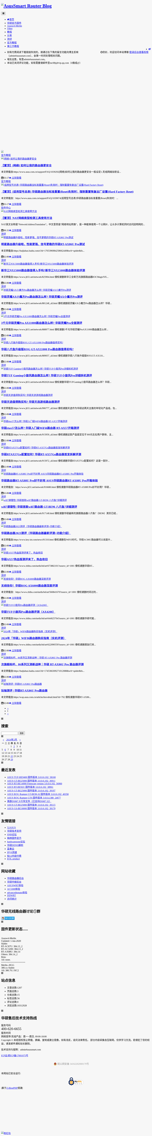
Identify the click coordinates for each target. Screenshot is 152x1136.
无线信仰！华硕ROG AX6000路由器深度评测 (29, 585)
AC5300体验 (13, 889)
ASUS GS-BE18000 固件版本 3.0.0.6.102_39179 (31, 808)
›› (8, 713)
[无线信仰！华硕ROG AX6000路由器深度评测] (26, 579)
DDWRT (11, 895)
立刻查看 (16, 178)
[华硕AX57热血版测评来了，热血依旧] (22, 552)
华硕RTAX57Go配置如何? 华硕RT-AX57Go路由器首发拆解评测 (41, 454)
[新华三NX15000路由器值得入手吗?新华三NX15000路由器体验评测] (37, 264)
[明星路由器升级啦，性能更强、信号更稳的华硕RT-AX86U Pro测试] (37, 237)
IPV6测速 (12, 852)
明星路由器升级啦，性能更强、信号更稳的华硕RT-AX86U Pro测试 (43, 244)
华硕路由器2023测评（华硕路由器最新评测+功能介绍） (36, 533)
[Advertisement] (76, 88)
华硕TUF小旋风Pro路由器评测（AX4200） (28, 611)
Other (9, 28)
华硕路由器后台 (15, 878)
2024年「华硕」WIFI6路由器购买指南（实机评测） (33, 638)
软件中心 (6, 207)
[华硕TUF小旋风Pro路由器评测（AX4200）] (24, 605)
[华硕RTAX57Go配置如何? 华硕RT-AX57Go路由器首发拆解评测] (35, 447)
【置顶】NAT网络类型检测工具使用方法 (26, 218)
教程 (9, 32)
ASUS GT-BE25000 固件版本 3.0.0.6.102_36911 (31, 781)
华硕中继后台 (14, 882)
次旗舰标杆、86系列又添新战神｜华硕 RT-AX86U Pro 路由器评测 (42, 664)
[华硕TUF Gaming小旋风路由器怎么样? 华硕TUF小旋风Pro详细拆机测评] (39, 369)
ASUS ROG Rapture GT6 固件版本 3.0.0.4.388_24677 (34, 797)
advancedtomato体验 (17, 892)
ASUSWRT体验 (15, 885)
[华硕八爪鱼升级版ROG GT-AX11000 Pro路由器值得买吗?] (32, 342)
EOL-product (13, 859)
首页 (11, 19)
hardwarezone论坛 (16, 841)
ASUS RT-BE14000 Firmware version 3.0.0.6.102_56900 (34, 783)
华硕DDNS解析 (15, 845)
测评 (9, 39)
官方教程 (12, 42)
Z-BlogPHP (12, 1088)
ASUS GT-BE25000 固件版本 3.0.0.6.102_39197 (31, 790)
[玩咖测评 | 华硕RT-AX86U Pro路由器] (21, 684)
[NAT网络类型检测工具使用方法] (19, 211)
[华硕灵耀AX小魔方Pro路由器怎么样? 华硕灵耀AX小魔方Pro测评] (36, 290)
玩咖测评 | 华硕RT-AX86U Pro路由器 (24, 690)
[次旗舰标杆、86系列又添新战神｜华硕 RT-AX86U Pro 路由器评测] (36, 657)
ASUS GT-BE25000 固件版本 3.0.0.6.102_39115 (31, 805)
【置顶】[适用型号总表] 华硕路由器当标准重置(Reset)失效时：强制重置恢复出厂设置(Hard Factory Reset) (67, 191)
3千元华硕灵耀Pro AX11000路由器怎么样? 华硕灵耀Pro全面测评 (41, 322)
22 (12, 756)
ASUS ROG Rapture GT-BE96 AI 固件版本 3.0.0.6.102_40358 (38, 794)
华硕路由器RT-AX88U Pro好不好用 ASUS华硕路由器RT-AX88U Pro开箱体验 (49, 480)
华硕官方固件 (14, 23)
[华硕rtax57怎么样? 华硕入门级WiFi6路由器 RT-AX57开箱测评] (34, 421)
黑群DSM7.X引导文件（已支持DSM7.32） (29, 801)
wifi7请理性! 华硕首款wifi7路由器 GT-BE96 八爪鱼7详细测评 (39, 506)
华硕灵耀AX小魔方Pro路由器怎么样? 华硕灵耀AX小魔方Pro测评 (42, 296)
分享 (9, 35)
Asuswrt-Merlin (14, 26)
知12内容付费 (14, 856)
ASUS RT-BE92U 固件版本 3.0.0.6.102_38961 (30, 787)
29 (12, 759)
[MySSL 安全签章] (76, 1081)
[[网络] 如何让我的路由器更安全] (19, 158)
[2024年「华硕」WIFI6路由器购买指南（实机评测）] (29, 631)
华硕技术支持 (14, 831)
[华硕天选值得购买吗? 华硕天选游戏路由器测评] (27, 395)
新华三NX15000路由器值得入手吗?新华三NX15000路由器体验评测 (43, 270)
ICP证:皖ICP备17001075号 (14, 1055)
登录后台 (134, 52)
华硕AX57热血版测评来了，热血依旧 (24, 559)
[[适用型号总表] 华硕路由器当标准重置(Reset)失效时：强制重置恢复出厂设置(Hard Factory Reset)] (52, 185)
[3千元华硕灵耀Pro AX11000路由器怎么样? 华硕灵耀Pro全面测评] (35, 316)
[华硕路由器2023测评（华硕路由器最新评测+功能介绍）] (31, 526)
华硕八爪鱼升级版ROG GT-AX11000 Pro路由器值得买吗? (37, 349)
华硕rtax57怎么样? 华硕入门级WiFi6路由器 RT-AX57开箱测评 (40, 428)
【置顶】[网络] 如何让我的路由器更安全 (26, 165)
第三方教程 (13, 46)
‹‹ (8, 708)
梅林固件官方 (14, 838)
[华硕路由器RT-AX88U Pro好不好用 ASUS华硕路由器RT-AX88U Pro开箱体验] (42, 474)
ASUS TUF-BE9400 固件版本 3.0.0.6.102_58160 (31, 777)
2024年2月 (12, 739)
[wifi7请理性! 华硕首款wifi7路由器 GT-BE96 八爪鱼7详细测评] (34, 500)
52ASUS (11, 827)
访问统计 (12, 899)
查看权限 (143, 52)
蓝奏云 (10, 849)
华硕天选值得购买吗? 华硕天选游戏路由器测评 (30, 401)
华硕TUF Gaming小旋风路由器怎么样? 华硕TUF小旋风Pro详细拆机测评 (46, 375)
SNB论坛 (12, 834)
